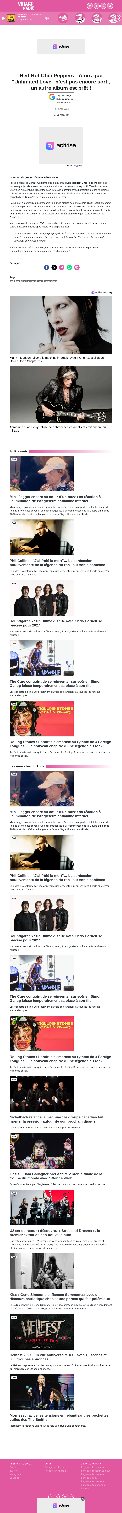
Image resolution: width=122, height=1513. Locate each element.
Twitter (14, 1470)
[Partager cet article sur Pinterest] (61, 268)
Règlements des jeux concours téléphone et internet (93, 1485)
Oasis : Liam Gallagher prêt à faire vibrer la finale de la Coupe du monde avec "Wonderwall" (56, 1176)
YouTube (14, 1477)
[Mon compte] (110, 6)
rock (12, 281)
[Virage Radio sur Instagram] (73, 1497)
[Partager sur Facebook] (45, 268)
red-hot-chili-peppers (26, 281)
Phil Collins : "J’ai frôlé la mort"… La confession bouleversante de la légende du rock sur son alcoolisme (57, 563)
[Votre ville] (90, 6)
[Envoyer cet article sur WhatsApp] (68, 268)
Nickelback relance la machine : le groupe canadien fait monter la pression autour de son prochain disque (56, 1119)
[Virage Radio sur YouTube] (65, 1497)
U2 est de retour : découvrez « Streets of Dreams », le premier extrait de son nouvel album (55, 1233)
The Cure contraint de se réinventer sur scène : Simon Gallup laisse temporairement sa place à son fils (56, 683)
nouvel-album (51, 281)
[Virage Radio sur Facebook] (48, 1497)
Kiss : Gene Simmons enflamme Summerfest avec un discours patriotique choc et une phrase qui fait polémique (60, 1297)
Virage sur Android (56, 1470)
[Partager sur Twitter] (53, 268)
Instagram (15, 1474)
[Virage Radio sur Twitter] (57, 1497)
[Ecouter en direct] (97, 6)
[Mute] (47, 18)
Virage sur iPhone (55, 1467)
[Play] (4, 18)
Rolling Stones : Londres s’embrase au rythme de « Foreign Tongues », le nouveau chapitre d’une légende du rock (60, 744)
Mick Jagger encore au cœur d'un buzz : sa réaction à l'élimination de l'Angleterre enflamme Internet (55, 499)
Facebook (15, 1467)
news (40, 281)
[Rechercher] (103, 6)
